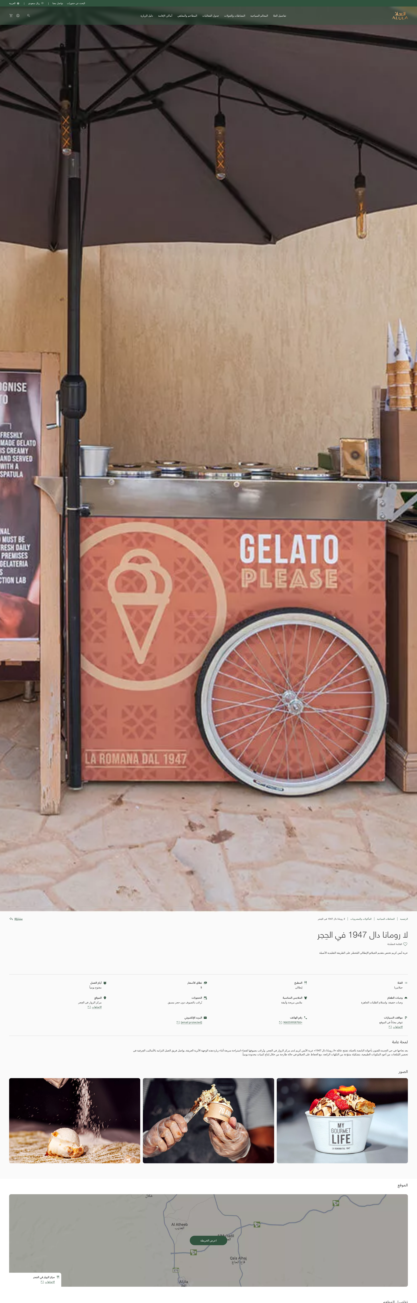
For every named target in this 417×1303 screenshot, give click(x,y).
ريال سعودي (34, 3)
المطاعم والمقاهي (187, 15)
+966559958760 (292, 1022)
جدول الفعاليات (210, 15)
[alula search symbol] (29, 16)
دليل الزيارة (147, 15)
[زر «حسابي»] (18, 16)
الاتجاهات (97, 1007)
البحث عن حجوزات (76, 3)
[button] (11, 16)
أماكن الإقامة (165, 15)
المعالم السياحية (259, 15)
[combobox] (40, 3)
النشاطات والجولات (234, 15)
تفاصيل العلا (279, 15)
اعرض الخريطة (208, 1240)
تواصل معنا (57, 3)
